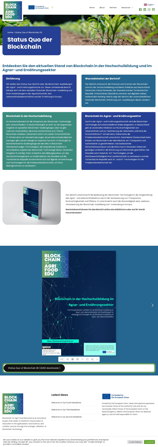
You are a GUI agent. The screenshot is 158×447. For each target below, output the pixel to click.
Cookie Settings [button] (135, 442)
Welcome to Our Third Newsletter (65, 409)
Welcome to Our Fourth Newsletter (66, 402)
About (102, 7)
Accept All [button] (149, 442)
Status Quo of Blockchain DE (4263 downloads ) (34, 368)
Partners (113, 7)
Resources (126, 7)
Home (92, 7)
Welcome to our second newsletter (66, 417)
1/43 (61, 359)
